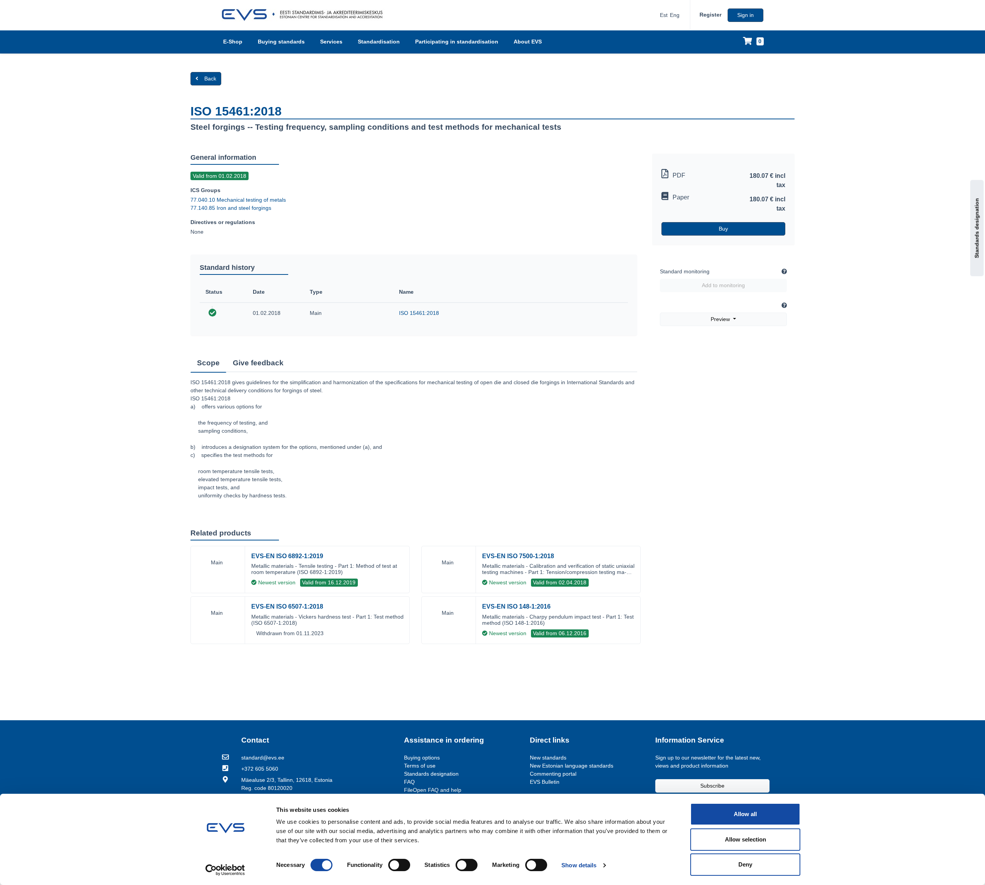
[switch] (399, 865)
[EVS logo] (304, 15)
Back (210, 78)
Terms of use (420, 766)
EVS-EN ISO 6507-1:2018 (287, 606)
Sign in (745, 15)
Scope (208, 363)
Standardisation (379, 41)
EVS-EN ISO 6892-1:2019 (287, 556)
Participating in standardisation (456, 41)
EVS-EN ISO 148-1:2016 (516, 606)
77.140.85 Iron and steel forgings (230, 208)
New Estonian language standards (571, 766)
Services (331, 41)
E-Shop (232, 41)
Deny (745, 864)
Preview (721, 319)
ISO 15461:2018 (419, 313)
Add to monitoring (723, 285)
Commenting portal (553, 774)
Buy (723, 229)
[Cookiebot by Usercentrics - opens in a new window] (225, 870)
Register (710, 15)
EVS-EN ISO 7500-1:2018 (518, 556)
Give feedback (258, 363)
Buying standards (281, 41)
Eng (674, 15)
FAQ (409, 782)
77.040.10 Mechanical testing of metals (238, 200)
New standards (548, 758)
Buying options (422, 758)
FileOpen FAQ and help (432, 790)
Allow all (745, 814)
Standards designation (977, 228)
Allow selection (745, 839)
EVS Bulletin (544, 782)
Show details (578, 865)
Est (664, 15)
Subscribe (712, 786)
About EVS (528, 41)
